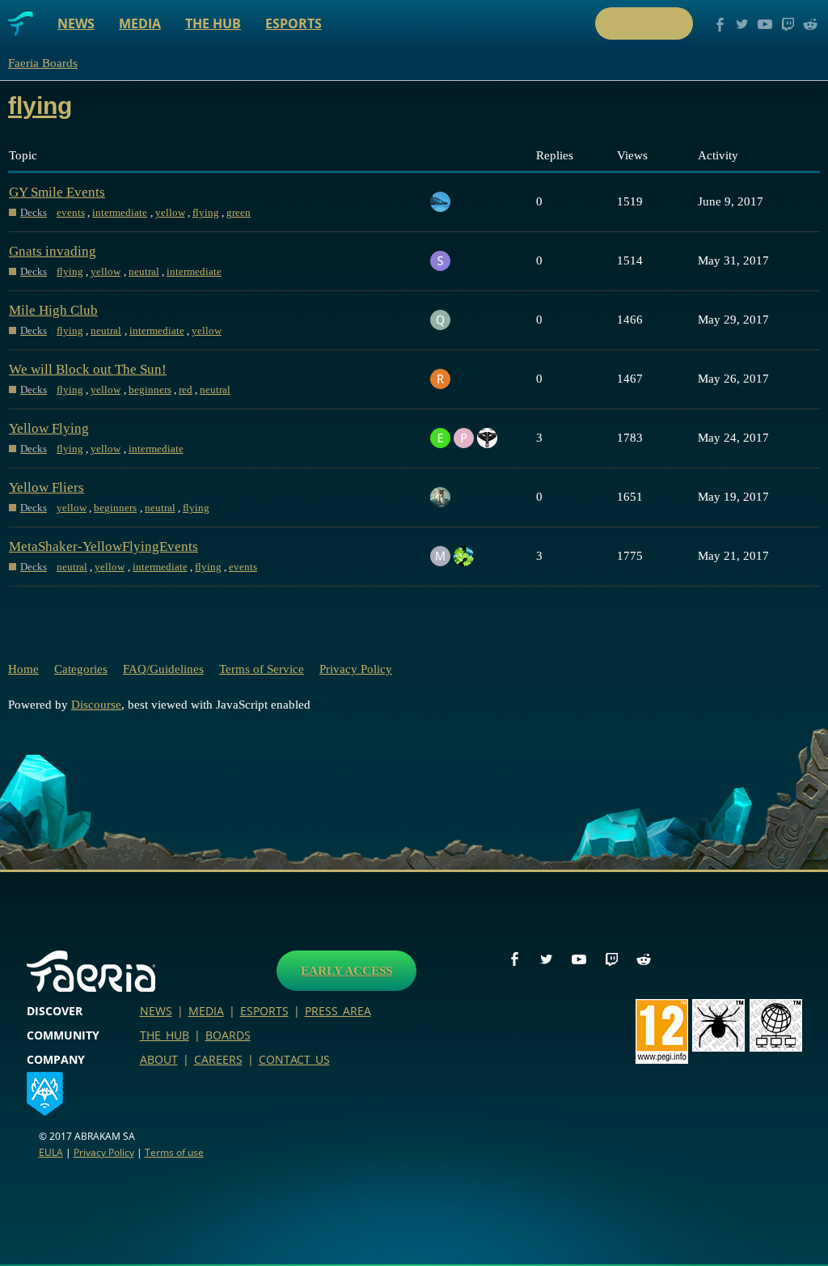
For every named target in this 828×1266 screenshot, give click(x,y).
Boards (228, 1035)
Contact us (294, 1059)
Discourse (96, 704)
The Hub (213, 23)
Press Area (338, 1010)
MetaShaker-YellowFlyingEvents (103, 546)
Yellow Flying (49, 428)
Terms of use (174, 1152)
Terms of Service (261, 669)
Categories (81, 669)
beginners (150, 389)
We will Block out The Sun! (88, 369)
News (76, 23)
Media (140, 23)
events (71, 212)
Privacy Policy (355, 669)
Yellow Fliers (46, 487)
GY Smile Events (57, 192)
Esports (293, 23)
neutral (144, 271)
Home (23, 669)
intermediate (119, 212)
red (185, 389)
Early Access (346, 970)
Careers (218, 1059)
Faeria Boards (43, 63)
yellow (170, 212)
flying (205, 212)
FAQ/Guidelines (163, 669)
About (159, 1059)
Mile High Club (53, 310)
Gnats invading (52, 251)
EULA (51, 1152)
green (238, 212)
